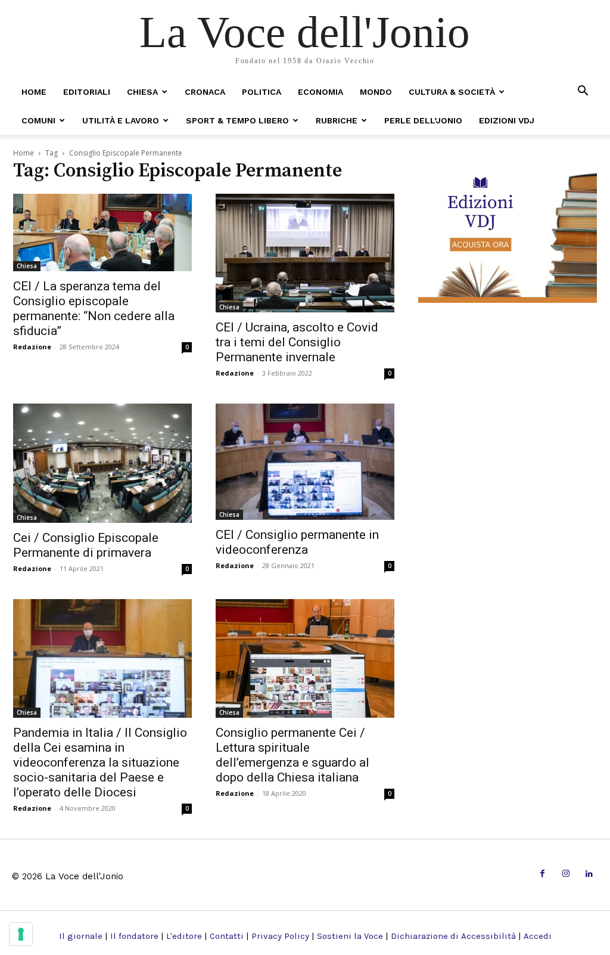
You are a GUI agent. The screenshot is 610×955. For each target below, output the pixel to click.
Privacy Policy (280, 936)
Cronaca (205, 92)
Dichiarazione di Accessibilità (453, 936)
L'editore (184, 936)
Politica (261, 92)
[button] (582, 91)
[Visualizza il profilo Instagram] (565, 874)
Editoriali (86, 92)
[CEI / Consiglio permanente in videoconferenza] (305, 462)
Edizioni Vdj (506, 120)
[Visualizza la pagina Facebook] (542, 874)
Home (33, 92)
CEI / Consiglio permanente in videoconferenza (297, 542)
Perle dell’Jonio (423, 120)
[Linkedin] (589, 874)
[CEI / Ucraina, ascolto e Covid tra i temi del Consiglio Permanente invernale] (305, 253)
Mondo (376, 92)
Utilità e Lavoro (120, 120)
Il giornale (80, 936)
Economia (320, 92)
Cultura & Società (452, 92)
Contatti (227, 936)
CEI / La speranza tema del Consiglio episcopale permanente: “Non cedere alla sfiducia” (94, 308)
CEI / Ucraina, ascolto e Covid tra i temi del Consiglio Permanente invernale (297, 342)
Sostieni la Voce (350, 936)
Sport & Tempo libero (237, 120)
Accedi (538, 936)
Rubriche (336, 120)
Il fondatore (134, 936)
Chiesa (142, 92)
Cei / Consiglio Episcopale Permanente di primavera (85, 545)
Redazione (32, 346)
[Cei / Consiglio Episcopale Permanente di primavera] (102, 463)
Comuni (38, 120)
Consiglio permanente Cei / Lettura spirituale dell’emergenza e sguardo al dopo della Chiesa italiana (292, 755)
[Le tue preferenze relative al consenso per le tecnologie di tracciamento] (21, 934)
